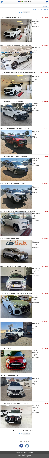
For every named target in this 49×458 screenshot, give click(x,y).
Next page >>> (26, 12)
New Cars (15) (35, 9)
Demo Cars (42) (44, 9)
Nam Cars (18, 452)
